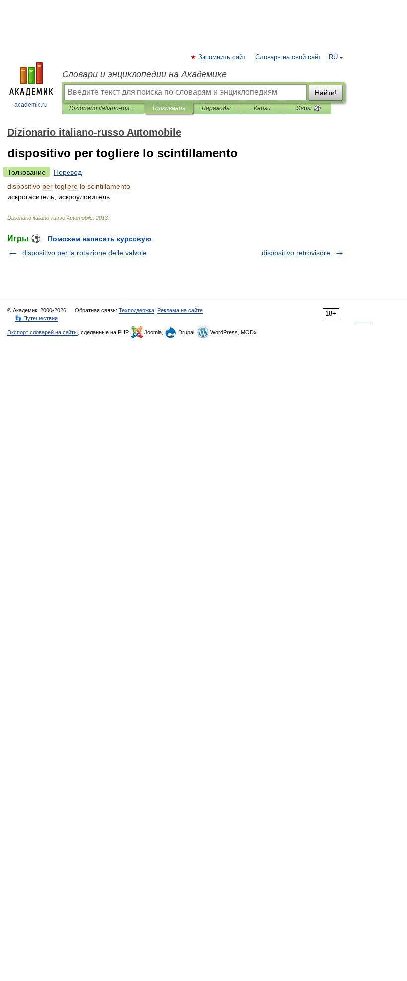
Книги (262, 108)
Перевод (68, 172)
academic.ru (31, 104)
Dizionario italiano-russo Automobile (102, 108)
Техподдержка (136, 310)
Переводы (216, 108)
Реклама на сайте (180, 310)
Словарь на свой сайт (288, 57)
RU (333, 57)
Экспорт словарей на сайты (42, 332)
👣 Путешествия (36, 318)
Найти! (326, 93)
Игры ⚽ (308, 108)
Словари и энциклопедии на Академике (144, 74)
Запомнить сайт (222, 57)
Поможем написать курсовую (99, 239)
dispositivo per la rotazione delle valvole (84, 253)
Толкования (168, 108)
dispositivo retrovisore (296, 253)
